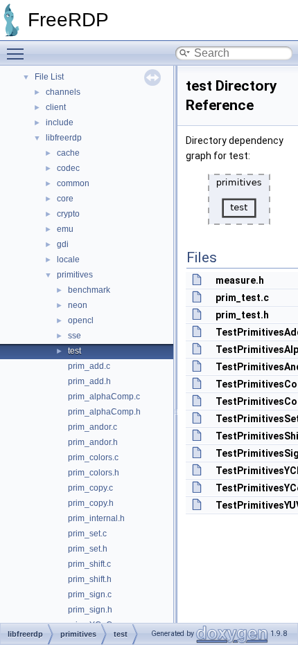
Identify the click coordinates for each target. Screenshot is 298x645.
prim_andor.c (92, 427)
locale (68, 259)
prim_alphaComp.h (104, 412)
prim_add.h (89, 381)
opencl (81, 320)
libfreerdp (64, 138)
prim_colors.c (93, 457)
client (56, 107)
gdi (63, 244)
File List (49, 77)
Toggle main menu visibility (18, 53)
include (59, 122)
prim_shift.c (89, 564)
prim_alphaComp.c (104, 396)
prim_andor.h (93, 442)
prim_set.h (87, 549)
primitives (75, 275)
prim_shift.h (90, 579)
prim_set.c (87, 533)
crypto (68, 214)
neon (77, 305)
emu (65, 229)
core (65, 198)
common (73, 183)
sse (74, 335)
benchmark (89, 290)
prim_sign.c (90, 594)
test (74, 351)
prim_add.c (89, 366)
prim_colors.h (93, 473)
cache (68, 153)
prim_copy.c (90, 488)
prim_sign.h (90, 610)
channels (63, 92)
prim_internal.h (96, 518)
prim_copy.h (91, 503)
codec (68, 168)
